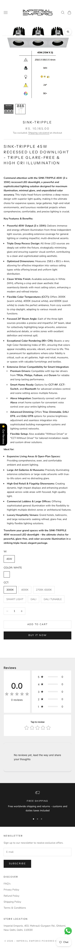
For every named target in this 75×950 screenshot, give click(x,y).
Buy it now (37, 635)
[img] (17, 694)
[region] (37, 801)
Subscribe (17, 863)
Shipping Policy (12, 902)
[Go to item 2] (20, 109)
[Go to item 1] (9, 109)
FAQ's (7, 883)
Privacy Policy (11, 889)
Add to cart (37, 624)
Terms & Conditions (15, 908)
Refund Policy (11, 896)
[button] (51, 676)
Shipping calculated (38, 132)
